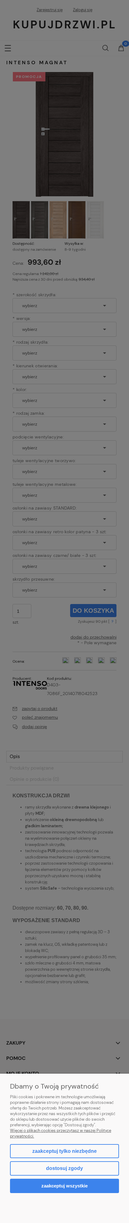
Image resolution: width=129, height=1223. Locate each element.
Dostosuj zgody (64, 1168)
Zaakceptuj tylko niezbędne (64, 1151)
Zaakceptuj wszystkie (64, 1185)
